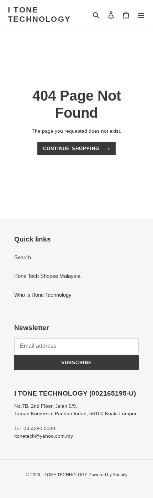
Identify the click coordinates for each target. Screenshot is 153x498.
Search (22, 257)
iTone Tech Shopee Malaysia (47, 276)
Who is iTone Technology (43, 295)
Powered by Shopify (108, 474)
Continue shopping (71, 148)
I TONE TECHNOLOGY (39, 14)
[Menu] (140, 14)
